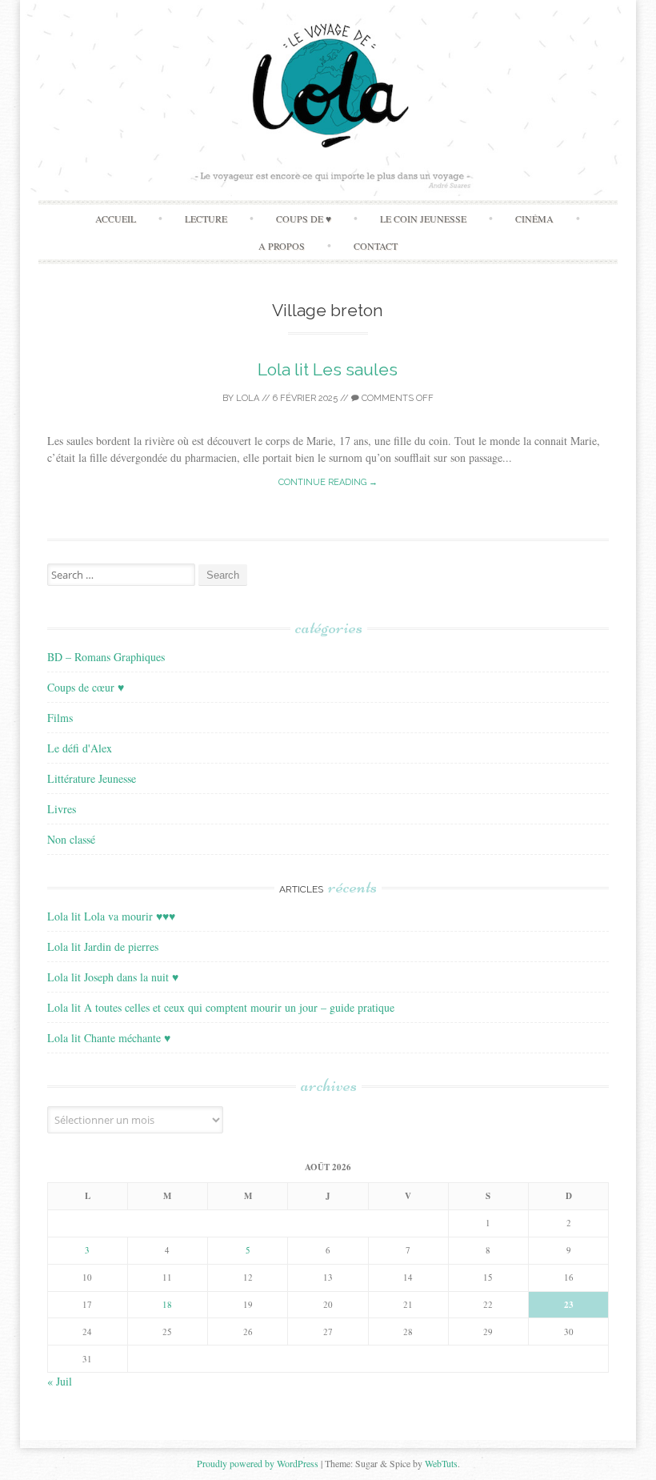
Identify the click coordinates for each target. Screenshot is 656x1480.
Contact (376, 245)
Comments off (396, 398)
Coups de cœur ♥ (85, 687)
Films (60, 717)
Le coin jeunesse (423, 218)
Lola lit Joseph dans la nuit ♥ (112, 977)
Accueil (115, 218)
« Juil (59, 1381)
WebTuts (441, 1463)
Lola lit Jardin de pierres (102, 946)
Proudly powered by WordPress (257, 1463)
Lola (247, 398)
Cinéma (534, 218)
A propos (281, 245)
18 (167, 1304)
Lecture (206, 218)
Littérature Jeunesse (91, 778)
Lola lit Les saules (328, 369)
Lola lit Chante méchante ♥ (108, 1037)
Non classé (71, 839)
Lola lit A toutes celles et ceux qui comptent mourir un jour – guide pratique (220, 1007)
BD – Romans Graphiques (106, 656)
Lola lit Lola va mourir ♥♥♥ (111, 916)
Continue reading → (328, 482)
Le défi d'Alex (79, 748)
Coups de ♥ (303, 218)
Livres (61, 808)
